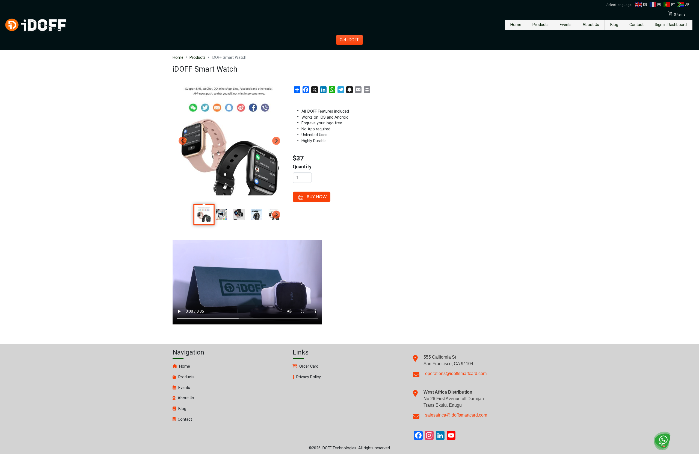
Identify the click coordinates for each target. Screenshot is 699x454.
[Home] (35, 24)
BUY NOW (317, 197)
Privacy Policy (308, 377)
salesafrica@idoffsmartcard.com (456, 415)
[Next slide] (276, 141)
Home (515, 24)
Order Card (308, 366)
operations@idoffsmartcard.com (456, 373)
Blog (614, 24)
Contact (636, 24)
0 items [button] (679, 14)
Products (540, 24)
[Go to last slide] (182, 141)
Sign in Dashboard (671, 24)
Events (565, 24)
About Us (591, 24)
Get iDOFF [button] (349, 39)
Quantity (302, 166)
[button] (204, 214)
